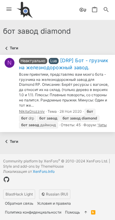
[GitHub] (6, 179)
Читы (102, 125)
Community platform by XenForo (55, 161)
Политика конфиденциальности (33, 212)
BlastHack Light (19, 194)
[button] (9, 9)
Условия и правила (54, 203)
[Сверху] (85, 212)
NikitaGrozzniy (32, 111)
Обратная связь (19, 203)
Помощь (72, 212)
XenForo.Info (44, 171)
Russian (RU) (56, 194)
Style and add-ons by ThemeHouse (33, 166)
